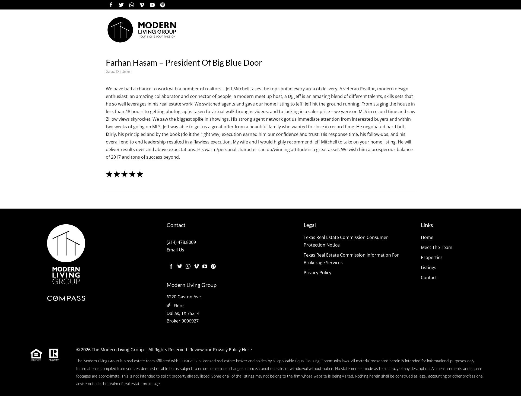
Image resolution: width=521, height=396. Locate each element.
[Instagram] (131, 4)
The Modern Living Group (118, 350)
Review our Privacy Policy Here (220, 350)
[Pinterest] (162, 4)
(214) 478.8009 (181, 242)
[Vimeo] (142, 4)
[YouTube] (152, 4)
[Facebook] (111, 4)
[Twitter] (121, 4)
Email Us (175, 250)
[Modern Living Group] (142, 30)
